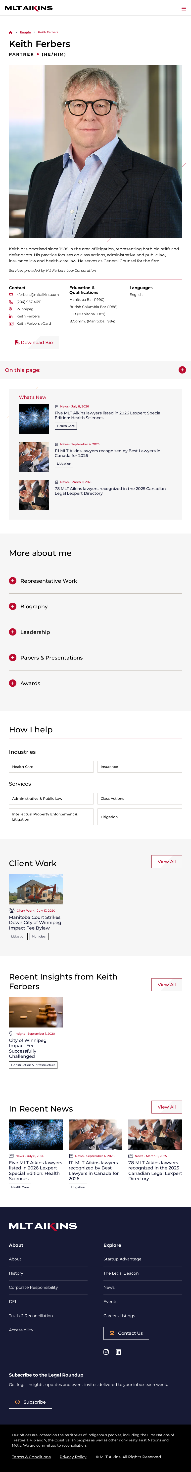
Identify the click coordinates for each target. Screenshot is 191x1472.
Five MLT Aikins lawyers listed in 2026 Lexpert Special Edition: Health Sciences (35, 1171)
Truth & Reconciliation (31, 1315)
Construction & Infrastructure (33, 1065)
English (136, 294)
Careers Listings (119, 1315)
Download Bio (36, 342)
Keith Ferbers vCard (33, 323)
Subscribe (35, 1402)
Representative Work (48, 581)
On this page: (23, 370)
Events (110, 1301)
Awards (30, 683)
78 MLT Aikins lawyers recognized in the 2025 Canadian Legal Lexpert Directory (155, 1171)
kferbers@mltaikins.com (37, 294)
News (109, 1287)
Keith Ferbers (28, 316)
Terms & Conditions (31, 1457)
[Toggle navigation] (184, 8)
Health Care (66, 426)
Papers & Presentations (51, 658)
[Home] (10, 32)
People (25, 32)
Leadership (35, 632)
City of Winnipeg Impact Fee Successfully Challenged (28, 1048)
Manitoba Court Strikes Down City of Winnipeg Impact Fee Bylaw (35, 923)
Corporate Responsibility (33, 1287)
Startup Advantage (122, 1259)
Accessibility (21, 1330)
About (15, 1259)
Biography (34, 606)
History (16, 1273)
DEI (12, 1301)
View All (167, 861)
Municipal (39, 936)
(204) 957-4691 (29, 302)
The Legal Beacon (121, 1273)
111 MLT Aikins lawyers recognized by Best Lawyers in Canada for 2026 (94, 1171)
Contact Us (130, 1333)
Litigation (64, 463)
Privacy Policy (73, 1457)
